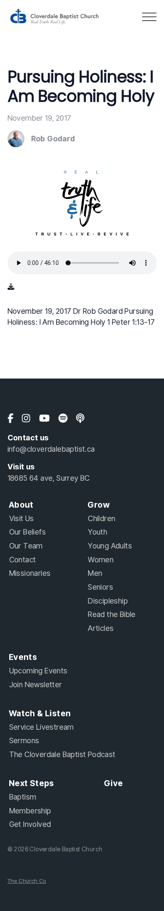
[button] (149, 17)
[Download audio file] (11, 286)
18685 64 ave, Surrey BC (49, 478)
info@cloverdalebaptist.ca (51, 449)
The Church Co (27, 881)
